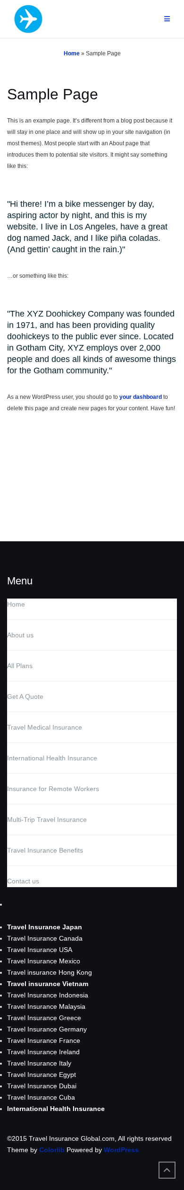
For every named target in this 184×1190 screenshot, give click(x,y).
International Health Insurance (52, 758)
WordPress (121, 1150)
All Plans (20, 666)
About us (20, 635)
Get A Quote (25, 696)
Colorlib (52, 1150)
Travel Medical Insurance (44, 727)
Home (72, 53)
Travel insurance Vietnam (47, 983)
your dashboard (140, 397)
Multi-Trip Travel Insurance (47, 819)
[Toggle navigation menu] (167, 19)
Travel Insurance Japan (44, 927)
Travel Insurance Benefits (45, 850)
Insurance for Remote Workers (53, 789)
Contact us (23, 881)
